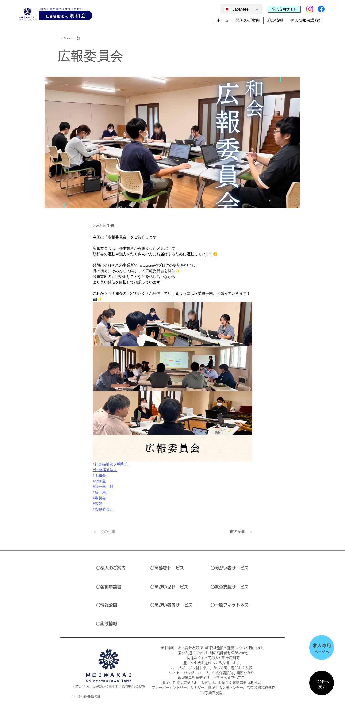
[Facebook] (321, 9)
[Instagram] (309, 9)
